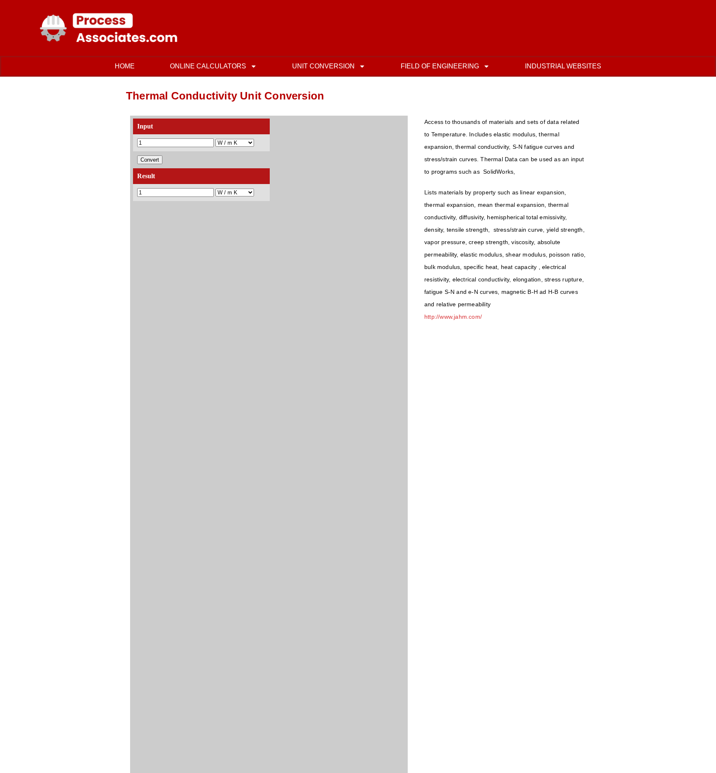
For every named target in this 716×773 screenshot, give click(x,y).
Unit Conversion (323, 66)
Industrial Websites (563, 66)
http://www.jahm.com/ (453, 316)
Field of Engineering (440, 66)
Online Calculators (208, 66)
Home (125, 66)
